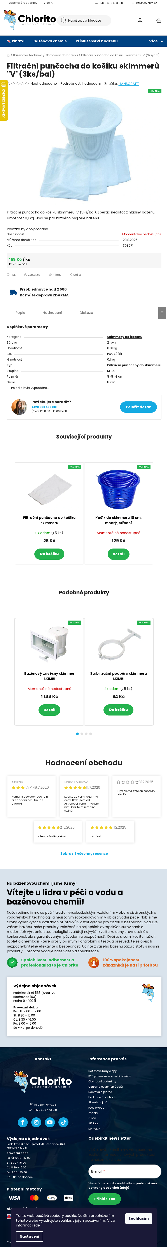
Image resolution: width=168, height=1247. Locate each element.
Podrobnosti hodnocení (80, 83)
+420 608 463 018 (111, 3)
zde (37, 1225)
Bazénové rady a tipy (23, 3)
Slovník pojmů (97, 1102)
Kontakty (94, 1128)
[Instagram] (36, 1122)
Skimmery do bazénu (124, 337)
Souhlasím (139, 1218)
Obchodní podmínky (102, 1081)
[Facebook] (23, 1122)
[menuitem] (15, 41)
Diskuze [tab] (86, 312)
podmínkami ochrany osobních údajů (122, 1185)
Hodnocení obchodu (102, 1097)
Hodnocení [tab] (52, 312)
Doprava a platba (100, 1092)
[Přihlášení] (140, 20)
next (157, 675)
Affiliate (93, 1123)
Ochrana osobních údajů (105, 1087)
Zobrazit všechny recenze (84, 853)
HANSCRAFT (129, 83)
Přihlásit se (104, 1198)
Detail (118, 554)
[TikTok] (63, 1122)
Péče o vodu (96, 1107)
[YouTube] (50, 1122)
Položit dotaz (138, 406)
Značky (93, 1113)
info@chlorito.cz (146, 3)
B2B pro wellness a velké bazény (109, 1076)
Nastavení (29, 1236)
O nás (92, 1118)
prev (10, 675)
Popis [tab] (20, 312)
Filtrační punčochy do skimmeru (134, 365)
